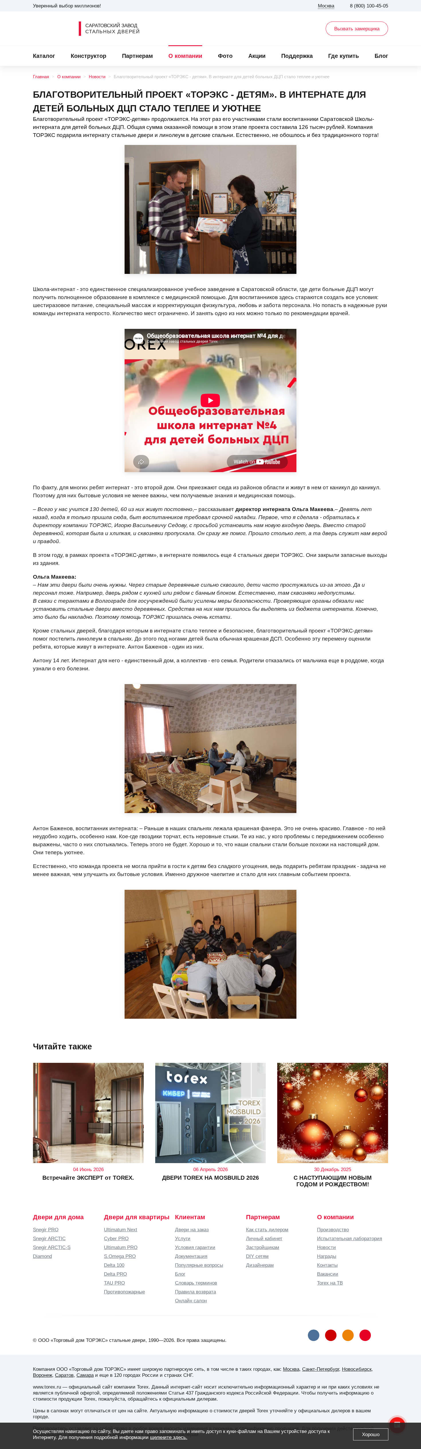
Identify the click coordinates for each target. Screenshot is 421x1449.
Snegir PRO (45, 1229)
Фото (225, 56)
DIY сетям (257, 1256)
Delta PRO (115, 1274)
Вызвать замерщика (356, 29)
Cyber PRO (116, 1238)
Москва (291, 1369)
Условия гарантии (195, 1247)
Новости (97, 76)
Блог (381, 56)
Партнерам (137, 56)
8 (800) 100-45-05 (369, 6)
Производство (333, 1229)
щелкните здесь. (168, 1437)
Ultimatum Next (120, 1229)
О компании (185, 56)
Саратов (64, 1375)
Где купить (343, 56)
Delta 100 (114, 1265)
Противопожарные (124, 1292)
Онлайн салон (191, 1300)
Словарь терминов (196, 1283)
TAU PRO (114, 1283)
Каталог (44, 56)
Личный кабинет (264, 1238)
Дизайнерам (260, 1265)
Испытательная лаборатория (349, 1238)
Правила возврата (195, 1292)
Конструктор (88, 56)
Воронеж (42, 1375)
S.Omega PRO (120, 1256)
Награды (326, 1256)
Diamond (42, 1256)
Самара (85, 1375)
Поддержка (297, 56)
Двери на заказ (192, 1229)
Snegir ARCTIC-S (51, 1247)
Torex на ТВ (330, 1283)
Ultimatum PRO (120, 1247)
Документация (191, 1256)
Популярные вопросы (199, 1265)
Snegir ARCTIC (49, 1238)
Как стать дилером (267, 1229)
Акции (256, 56)
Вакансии (327, 1274)
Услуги (182, 1238)
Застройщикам (262, 1247)
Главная (41, 76)
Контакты (327, 1265)
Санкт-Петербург (320, 1369)
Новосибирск (356, 1369)
